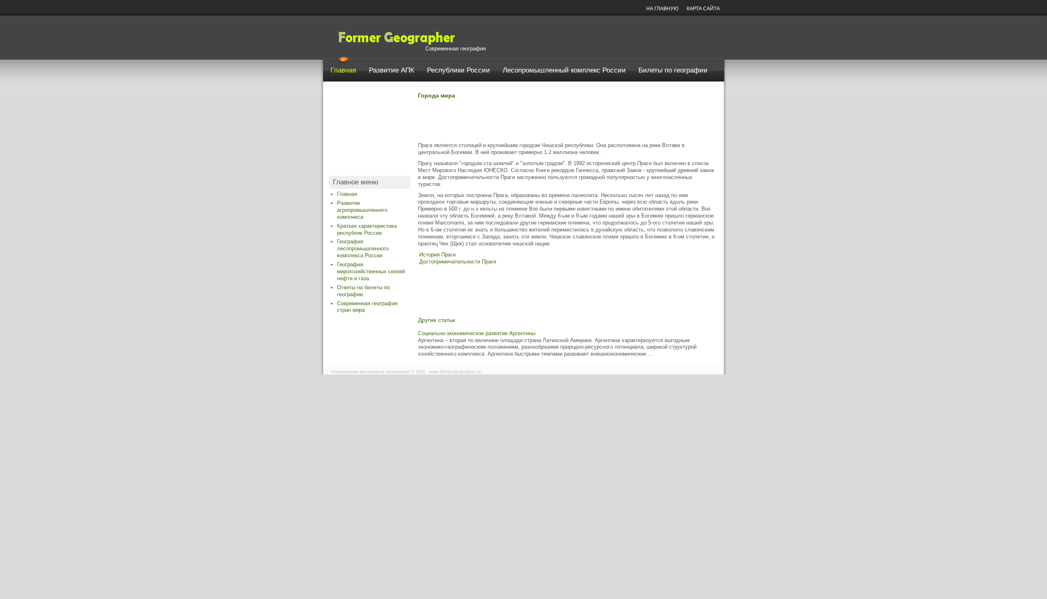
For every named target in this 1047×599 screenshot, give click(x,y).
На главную (662, 8)
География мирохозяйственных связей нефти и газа (371, 271)
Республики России (458, 70)
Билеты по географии (673, 70)
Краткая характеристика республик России (367, 229)
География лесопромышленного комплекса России (363, 248)
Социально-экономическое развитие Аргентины (476, 333)
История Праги (437, 255)
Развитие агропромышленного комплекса (362, 210)
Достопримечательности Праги (457, 262)
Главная (343, 70)
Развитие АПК (391, 70)
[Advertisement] (370, 131)
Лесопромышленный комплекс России (564, 70)
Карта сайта (703, 8)
